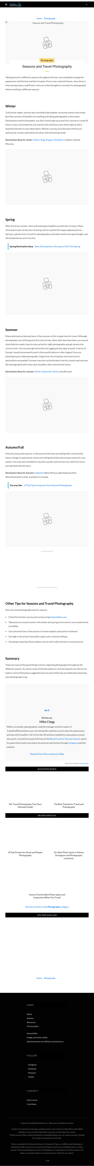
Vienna (55, 371)
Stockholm (58, 139)
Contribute (31, 1104)
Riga (43, 139)
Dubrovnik (46, 371)
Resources (31, 1022)
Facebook (32, 1069)
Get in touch (32, 1100)
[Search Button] (87, 4)
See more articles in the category (47, 906)
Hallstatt (39, 472)
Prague (49, 139)
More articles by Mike (53, 754)
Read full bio (36, 754)
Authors (30, 1018)
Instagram (73, 743)
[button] (6, 4)
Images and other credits (37, 1037)
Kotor (37, 371)
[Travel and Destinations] (15, 4)
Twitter (31, 1077)
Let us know (83, 763)
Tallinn (36, 139)
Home (39, 18)
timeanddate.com (58, 617)
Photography (50, 18)
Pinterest (32, 1073)
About (29, 1014)
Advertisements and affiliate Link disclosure (45, 1041)
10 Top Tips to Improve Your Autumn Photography (48, 485)
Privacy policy (32, 1026)
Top (47, 1161)
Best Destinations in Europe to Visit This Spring (57, 246)
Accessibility (32, 1033)
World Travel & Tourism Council (65, 738)
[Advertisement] (47, 944)
